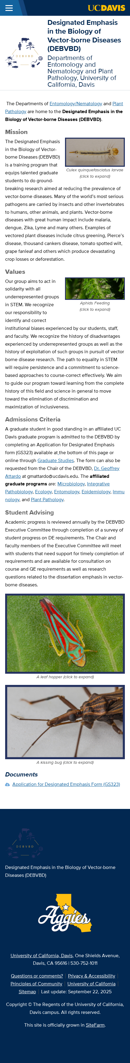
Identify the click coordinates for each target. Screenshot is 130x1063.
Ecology (43, 491)
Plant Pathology (47, 499)
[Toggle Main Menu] (9, 8)
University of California (91, 983)
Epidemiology (96, 491)
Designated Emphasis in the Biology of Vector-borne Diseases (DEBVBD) (84, 35)
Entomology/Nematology (76, 103)
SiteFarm (95, 1024)
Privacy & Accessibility (91, 975)
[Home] (24, 52)
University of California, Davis (42, 955)
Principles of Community (36, 983)
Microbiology (71, 483)
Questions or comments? (37, 975)
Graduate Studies (55, 460)
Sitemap (27, 991)
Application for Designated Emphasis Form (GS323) (66, 784)
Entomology (66, 491)
